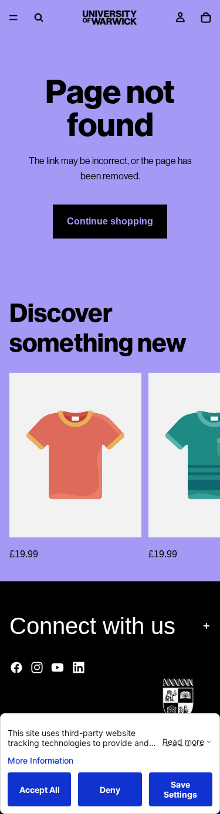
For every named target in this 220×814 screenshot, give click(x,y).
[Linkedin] (79, 668)
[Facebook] (16, 668)
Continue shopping (110, 221)
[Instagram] (37, 668)
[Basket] (206, 17)
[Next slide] (198, 467)
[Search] (39, 17)
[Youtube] (57, 668)
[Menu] (13, 17)
